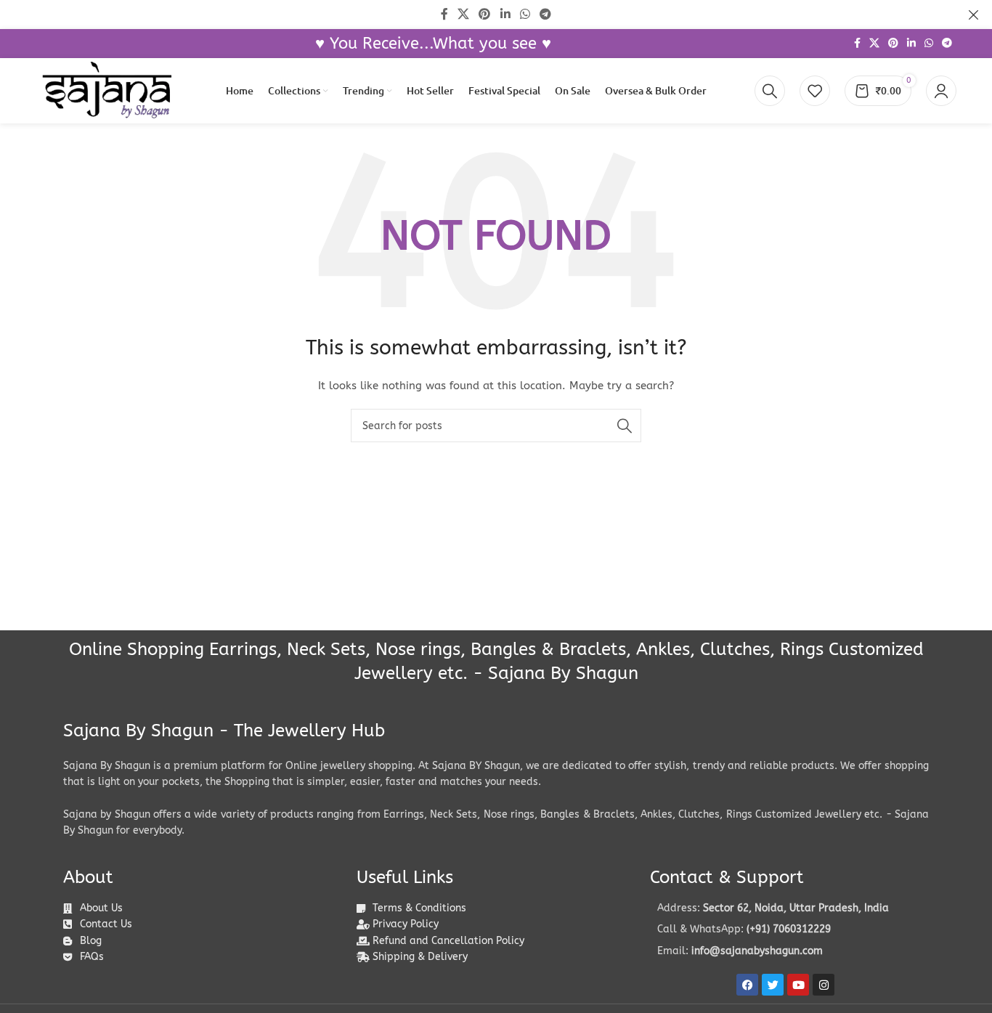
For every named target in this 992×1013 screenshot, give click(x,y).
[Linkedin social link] (911, 43)
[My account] (941, 90)
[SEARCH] (624, 425)
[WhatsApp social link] (929, 43)
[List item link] (789, 929)
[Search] (769, 90)
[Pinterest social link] (893, 43)
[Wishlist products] (814, 90)
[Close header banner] (974, 14)
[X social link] (874, 43)
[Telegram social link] (947, 43)
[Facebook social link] (857, 43)
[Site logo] (107, 90)
